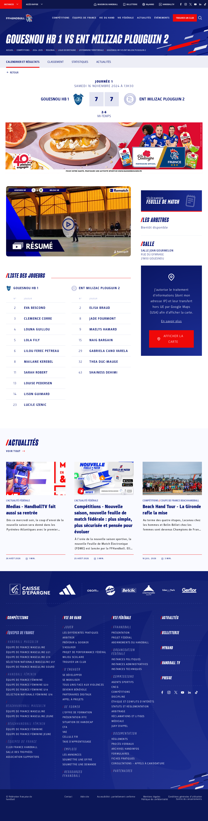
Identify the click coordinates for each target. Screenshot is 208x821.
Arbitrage (118, 711)
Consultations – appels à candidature (138, 763)
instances (9, 4)
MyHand (167, 648)
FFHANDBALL (122, 627)
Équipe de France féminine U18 (27, 689)
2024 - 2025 (38, 50)
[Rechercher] (200, 18)
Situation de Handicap (78, 722)
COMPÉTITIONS (121, 691)
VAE (65, 732)
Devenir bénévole (75, 689)
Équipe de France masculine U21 (28, 652)
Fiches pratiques (123, 758)
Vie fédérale (126, 17)
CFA (65, 727)
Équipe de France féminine (24, 679)
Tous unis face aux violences (83, 684)
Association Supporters (22, 757)
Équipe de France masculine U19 (28, 657)
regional (50, 50)
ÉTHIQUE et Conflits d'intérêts (133, 701)
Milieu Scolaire (73, 657)
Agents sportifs (123, 682)
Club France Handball (22, 747)
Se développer (72, 675)
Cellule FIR (70, 736)
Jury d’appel (120, 726)
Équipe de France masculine (25, 647)
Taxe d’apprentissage (77, 741)
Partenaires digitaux (77, 694)
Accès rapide (32, 4)
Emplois (70, 749)
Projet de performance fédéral (84, 652)
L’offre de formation (77, 712)
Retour (14, 72)
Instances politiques (126, 659)
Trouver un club (74, 662)
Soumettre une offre (77, 759)
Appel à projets (73, 699)
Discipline (118, 696)
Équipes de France (84, 17)
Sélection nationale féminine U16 (29, 694)
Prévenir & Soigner (76, 642)
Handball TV (171, 663)
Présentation (121, 632)
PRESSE (167, 678)
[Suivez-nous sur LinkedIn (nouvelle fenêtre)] (200, 4)
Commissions (123, 676)
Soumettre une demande (79, 764)
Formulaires (120, 753)
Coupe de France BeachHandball (179, 500)
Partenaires (123, 771)
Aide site (84, 796)
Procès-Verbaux (123, 744)
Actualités (144, 17)
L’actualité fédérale (18, 500)
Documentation (125, 733)
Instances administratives (130, 664)
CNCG (115, 687)
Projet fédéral (122, 637)
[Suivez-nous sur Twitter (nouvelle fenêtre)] (190, 4)
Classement (56, 62)
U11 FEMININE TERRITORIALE (91, 50)
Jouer (69, 627)
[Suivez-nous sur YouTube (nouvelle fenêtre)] (195, 4)
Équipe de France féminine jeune (28, 734)
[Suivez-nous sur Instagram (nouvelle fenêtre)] (185, 4)
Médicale (118, 721)
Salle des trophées (19, 752)
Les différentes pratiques (81, 632)
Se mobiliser (71, 679)
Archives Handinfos (125, 748)
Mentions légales (151, 796)
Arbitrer (69, 637)
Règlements (120, 739)
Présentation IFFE (75, 717)
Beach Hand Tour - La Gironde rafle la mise (172, 510)
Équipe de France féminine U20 (27, 684)
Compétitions (60, 17)
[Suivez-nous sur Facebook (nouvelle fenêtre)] (181, 4)
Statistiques (80, 62)
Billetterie (170, 633)
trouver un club (185, 18)
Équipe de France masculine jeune (29, 716)
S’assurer (69, 647)
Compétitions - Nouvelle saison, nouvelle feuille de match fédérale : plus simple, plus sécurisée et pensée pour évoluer (103, 519)
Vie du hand (107, 17)
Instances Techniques (127, 669)
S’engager (72, 669)
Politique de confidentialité (154, 799)
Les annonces (72, 754)
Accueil (9, 50)
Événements (162, 17)
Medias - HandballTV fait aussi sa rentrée (31, 510)
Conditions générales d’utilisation (185, 796)
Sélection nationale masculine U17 (30, 662)
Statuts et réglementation (130, 706)
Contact (68, 796)
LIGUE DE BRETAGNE (67, 50)
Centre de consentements (189, 799)
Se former (72, 707)
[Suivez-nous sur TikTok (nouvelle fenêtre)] (205, 4)
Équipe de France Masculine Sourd (30, 666)
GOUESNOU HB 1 (55, 99)
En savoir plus (171, 321)
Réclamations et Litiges (128, 716)
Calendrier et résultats (22, 62)
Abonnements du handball (130, 642)
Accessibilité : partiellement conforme (116, 796)
